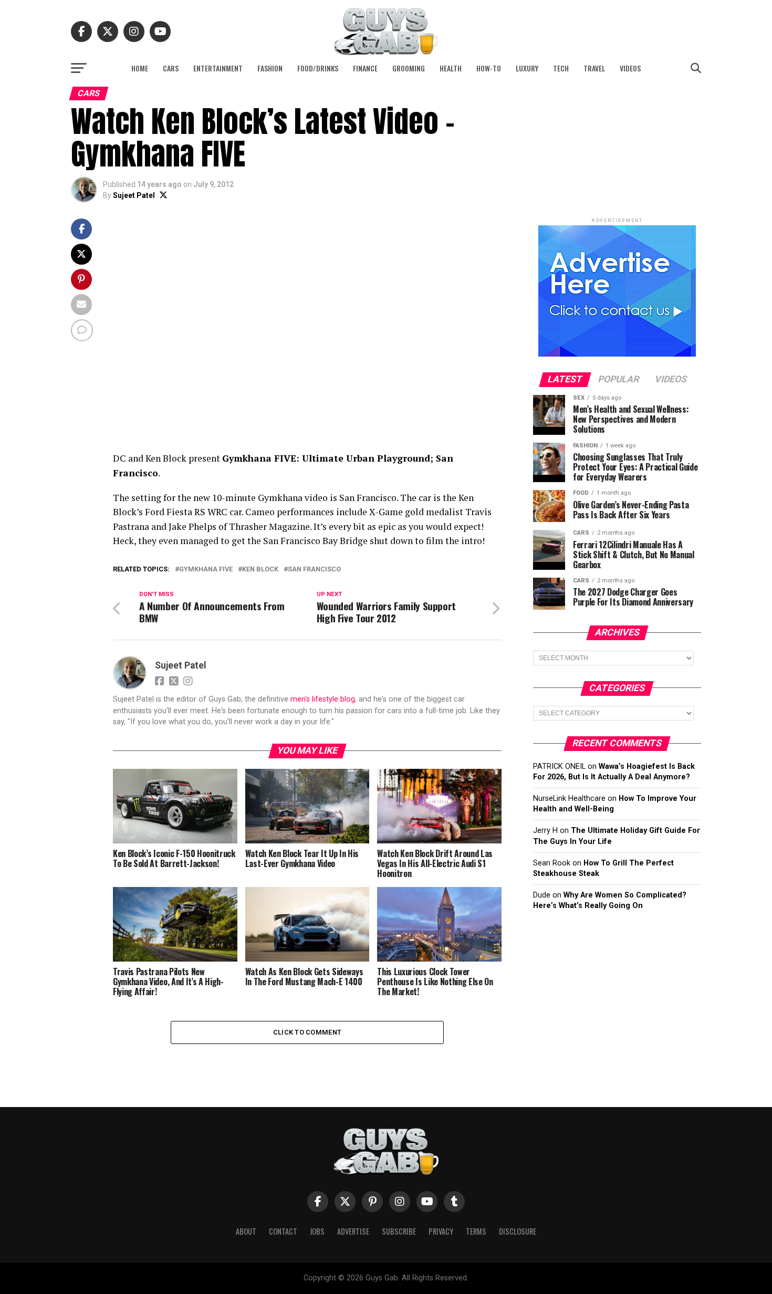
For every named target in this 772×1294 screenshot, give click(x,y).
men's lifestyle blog (322, 699)
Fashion (270, 68)
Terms (476, 1231)
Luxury (527, 68)
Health (451, 68)
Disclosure (517, 1231)
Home (139, 68)
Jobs (317, 1231)
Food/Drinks (317, 68)
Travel (594, 68)
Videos (630, 68)
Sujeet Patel (134, 195)
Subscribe (399, 1231)
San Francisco (314, 569)
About (246, 1231)
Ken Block (260, 569)
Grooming (408, 68)
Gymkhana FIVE (206, 569)
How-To (488, 68)
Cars (171, 68)
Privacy (441, 1231)
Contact (283, 1231)
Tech (561, 68)
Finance (365, 68)
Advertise (353, 1231)
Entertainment (218, 68)
